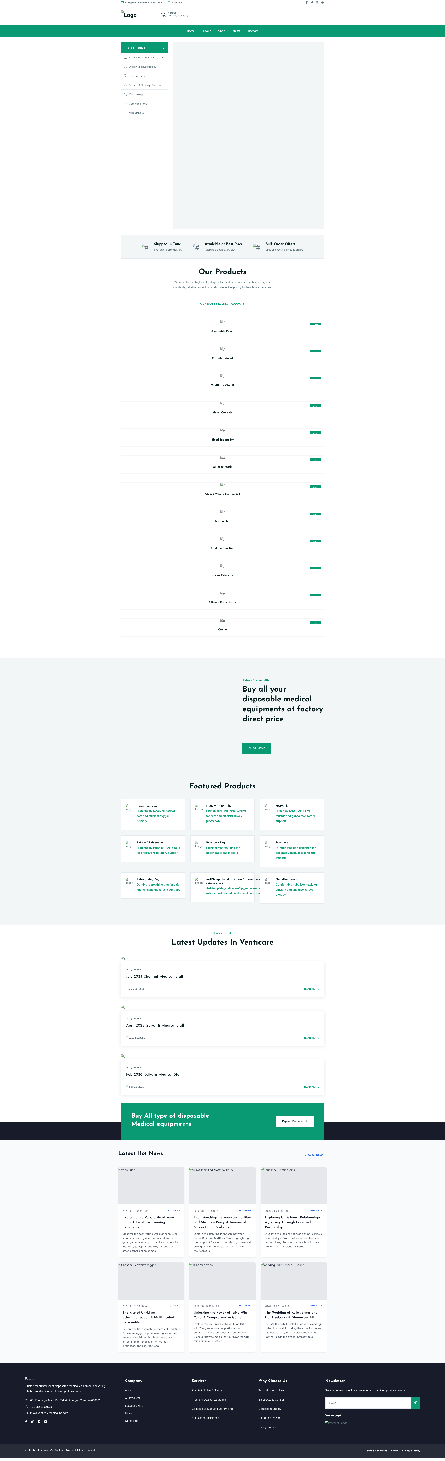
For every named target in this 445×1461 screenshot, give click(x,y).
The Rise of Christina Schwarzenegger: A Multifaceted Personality (148, 1317)
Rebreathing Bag (148, 879)
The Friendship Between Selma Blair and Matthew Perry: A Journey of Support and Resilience (222, 1222)
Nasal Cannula (222, 412)
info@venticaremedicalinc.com (143, 2)
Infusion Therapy (138, 75)
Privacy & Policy (411, 1451)
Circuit (222, 629)
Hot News (174, 1210)
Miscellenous (136, 112)
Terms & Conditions (376, 1451)
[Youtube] (46, 1421)
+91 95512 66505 (41, 1406)
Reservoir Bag (215, 842)
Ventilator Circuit (222, 385)
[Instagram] (317, 2)
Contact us (131, 1420)
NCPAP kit (283, 806)
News (236, 31)
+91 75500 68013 (178, 16)
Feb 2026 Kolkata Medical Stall (154, 1075)
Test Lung (282, 842)
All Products (132, 1398)
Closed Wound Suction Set (222, 494)
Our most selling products (222, 303)
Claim (394, 1451)
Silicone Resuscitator (222, 602)
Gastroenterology (138, 103)
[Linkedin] (39, 1421)
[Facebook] (307, 2)
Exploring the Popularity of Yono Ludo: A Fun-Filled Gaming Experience (148, 1222)
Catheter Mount (222, 358)
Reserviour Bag (147, 806)
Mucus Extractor (222, 575)
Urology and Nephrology (142, 66)
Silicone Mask (222, 467)
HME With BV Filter (219, 806)
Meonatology (136, 94)
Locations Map (134, 1405)
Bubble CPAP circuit (150, 842)
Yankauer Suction (222, 548)
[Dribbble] (322, 2)
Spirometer (222, 521)
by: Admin (136, 969)
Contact (253, 31)
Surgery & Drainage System (145, 85)
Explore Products (293, 1121)
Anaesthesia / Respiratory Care (146, 57)
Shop (221, 31)
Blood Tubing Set (222, 439)
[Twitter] (311, 2)
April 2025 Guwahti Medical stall (155, 1026)
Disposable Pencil (222, 331)
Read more (311, 989)
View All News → (316, 1155)
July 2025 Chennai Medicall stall (154, 977)
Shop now (257, 748)
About (206, 31)
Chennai (176, 2)
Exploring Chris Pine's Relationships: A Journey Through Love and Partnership (293, 1222)
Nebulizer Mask (286, 879)
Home (191, 31)
